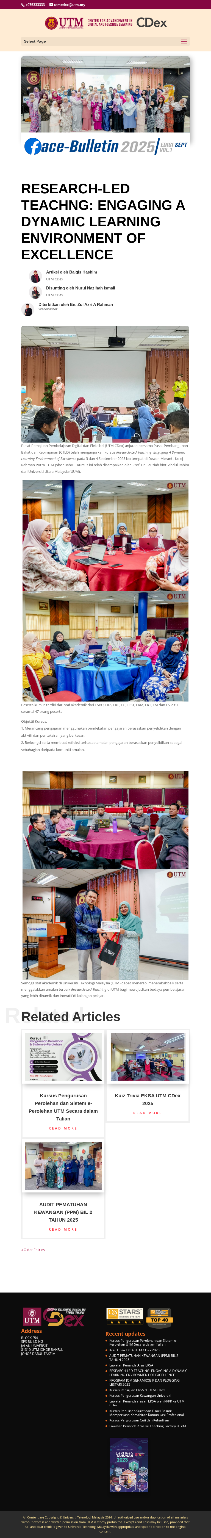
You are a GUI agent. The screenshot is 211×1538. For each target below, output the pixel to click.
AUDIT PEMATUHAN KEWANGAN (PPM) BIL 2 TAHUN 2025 (63, 1212)
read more (63, 1128)
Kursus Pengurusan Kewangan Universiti (140, 1395)
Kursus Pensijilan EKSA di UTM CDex (137, 1390)
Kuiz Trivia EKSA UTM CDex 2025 (134, 1350)
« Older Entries (33, 1249)
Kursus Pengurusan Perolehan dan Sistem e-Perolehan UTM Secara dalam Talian (143, 1342)
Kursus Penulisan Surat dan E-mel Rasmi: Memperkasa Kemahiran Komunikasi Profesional (146, 1413)
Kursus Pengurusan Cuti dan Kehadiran (139, 1420)
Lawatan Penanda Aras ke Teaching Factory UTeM (147, 1426)
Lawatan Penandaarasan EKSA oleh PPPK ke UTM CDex (147, 1403)
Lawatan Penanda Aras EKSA (131, 1365)
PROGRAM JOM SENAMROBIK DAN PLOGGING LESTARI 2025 (144, 1382)
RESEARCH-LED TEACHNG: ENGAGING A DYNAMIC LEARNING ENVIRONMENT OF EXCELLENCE (148, 1372)
